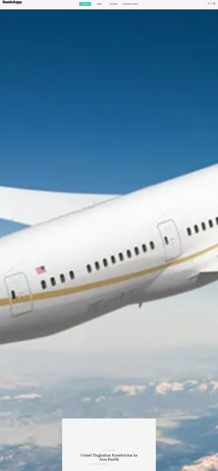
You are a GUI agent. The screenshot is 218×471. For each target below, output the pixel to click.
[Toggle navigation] (208, 3)
